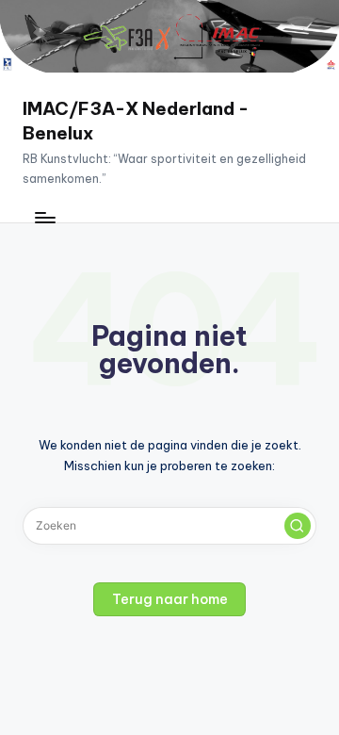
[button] (297, 526)
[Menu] (44, 217)
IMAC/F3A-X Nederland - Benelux (136, 120)
